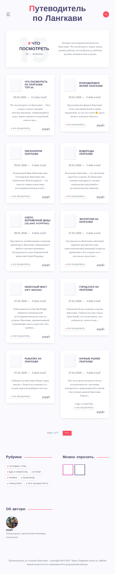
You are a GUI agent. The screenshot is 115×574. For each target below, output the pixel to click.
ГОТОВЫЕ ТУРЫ (17, 466)
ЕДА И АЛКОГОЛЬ (85, 404)
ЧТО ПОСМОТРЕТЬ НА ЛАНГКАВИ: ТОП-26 (36, 85)
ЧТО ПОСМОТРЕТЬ (21, 129)
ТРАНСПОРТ (15, 484)
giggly (9, 530)
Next (67, 433)
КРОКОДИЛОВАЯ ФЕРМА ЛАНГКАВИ (91, 84)
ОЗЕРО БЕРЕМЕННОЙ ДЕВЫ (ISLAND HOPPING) (37, 221)
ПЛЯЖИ (13, 478)
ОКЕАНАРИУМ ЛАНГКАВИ (33, 152)
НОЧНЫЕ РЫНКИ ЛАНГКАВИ (89, 360)
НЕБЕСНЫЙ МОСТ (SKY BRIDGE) (36, 288)
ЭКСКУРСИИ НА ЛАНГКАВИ (89, 220)
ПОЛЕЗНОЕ (29, 478)
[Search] (106, 14)
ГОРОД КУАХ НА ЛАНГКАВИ (89, 288)
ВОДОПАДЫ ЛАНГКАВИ (86, 152)
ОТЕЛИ (37, 472)
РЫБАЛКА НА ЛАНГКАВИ (33, 360)
